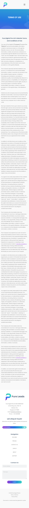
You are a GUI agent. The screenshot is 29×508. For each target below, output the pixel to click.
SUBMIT (14, 482)
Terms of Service (14, 494)
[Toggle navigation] (24, 5)
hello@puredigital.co (21, 244)
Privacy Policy (14, 496)
